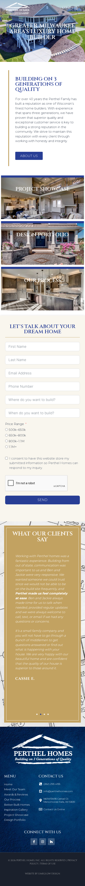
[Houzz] (51, 841)
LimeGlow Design (49, 873)
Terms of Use (47, 863)
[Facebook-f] (34, 841)
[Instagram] (42, 841)
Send (42, 500)
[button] (13, 629)
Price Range (14, 424)
